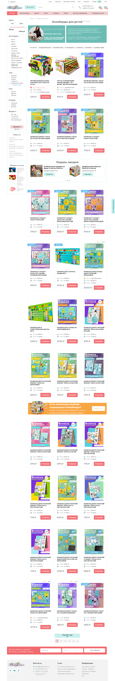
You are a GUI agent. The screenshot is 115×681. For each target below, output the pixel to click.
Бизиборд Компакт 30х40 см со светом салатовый (93, 81)
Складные (56, 13)
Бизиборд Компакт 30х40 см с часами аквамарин (67, 612)
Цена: (11, 20)
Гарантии (58, 1)
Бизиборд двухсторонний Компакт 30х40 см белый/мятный (94, 329)
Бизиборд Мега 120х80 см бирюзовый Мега (67, 328)
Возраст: (12, 111)
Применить (17, 127)
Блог (79, 1)
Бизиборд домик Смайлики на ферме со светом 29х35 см (54, 167)
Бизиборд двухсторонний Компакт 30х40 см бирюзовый (40, 383)
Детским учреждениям (80, 13)
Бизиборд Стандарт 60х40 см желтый (92, 137)
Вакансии (85, 673)
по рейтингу (79, 47)
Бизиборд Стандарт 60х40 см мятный (38, 219)
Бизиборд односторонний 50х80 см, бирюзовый (40, 612)
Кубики (66, 13)
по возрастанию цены (45, 47)
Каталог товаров (88, 669)
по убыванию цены (58, 47)
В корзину (45, 97)
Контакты (86, 1)
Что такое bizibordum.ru (66, 666)
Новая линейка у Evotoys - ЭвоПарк (16, 140)
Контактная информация (66, 669)
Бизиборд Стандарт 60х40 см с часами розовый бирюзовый (38, 273)
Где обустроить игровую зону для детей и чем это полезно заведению (20, 180)
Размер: (12, 100)
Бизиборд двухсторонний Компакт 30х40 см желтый (67, 382)
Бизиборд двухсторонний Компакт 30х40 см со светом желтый (40, 505)
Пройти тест (98, 408)
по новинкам (88, 47)
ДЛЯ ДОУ (12, 13)
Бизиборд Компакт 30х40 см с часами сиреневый (93, 612)
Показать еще (67, 635)
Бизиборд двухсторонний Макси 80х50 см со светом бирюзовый (67, 559)
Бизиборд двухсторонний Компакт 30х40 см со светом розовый (40, 559)
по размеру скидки (99, 47)
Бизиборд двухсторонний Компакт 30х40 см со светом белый (94, 451)
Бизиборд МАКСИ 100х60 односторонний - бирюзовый (93, 273)
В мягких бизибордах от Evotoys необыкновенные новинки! (16, 155)
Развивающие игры (98, 13)
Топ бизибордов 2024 (20, 189)
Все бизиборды (24, 13)
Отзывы (96, 1)
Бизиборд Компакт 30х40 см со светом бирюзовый (40, 137)
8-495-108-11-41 (88, 6)
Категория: (13, 36)
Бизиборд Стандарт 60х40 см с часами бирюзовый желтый (65, 219)
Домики (36, 13)
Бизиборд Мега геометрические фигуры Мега (39, 329)
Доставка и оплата (88, 666)
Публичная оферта (64, 671)
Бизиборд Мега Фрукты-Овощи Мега (66, 272)
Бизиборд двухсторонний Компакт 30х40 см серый (67, 451)
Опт (106, 1)
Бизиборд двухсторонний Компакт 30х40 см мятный (94, 382)
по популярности (69, 47)
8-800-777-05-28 (88, 8)
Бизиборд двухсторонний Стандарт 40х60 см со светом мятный (94, 559)
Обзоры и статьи (17, 165)
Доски (46, 13)
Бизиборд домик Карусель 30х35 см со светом (91, 167)
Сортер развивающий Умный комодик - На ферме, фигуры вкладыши (67, 82)
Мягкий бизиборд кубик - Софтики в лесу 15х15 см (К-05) (40, 82)
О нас (50, 1)
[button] (36, 78)
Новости (17, 135)
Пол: (11, 89)
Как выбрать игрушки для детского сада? (20, 171)
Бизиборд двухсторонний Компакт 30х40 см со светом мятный (94, 505)
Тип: (11, 73)
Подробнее (49, 174)
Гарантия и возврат (89, 671)
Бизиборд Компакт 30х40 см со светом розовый (67, 137)
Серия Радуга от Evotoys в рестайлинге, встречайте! (16, 147)
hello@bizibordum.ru (42, 666)
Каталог (31, 7)
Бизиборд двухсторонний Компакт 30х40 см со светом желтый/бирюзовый (67, 505)
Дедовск (13, 2)
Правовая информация (66, 673)
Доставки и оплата (69, 1)
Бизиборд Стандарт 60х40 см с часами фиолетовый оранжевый (93, 219)
